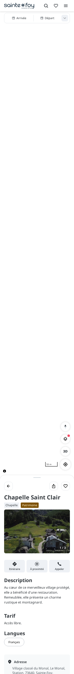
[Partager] (53, 486)
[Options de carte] (65, 439)
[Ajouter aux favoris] (65, 486)
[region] (37, 245)
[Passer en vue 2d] (65, 451)
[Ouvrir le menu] (66, 6)
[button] (37, 18)
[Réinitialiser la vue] (65, 426)
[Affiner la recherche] (64, 18)
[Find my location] (65, 464)
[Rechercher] (46, 6)
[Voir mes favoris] (56, 5)
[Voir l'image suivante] (62, 534)
